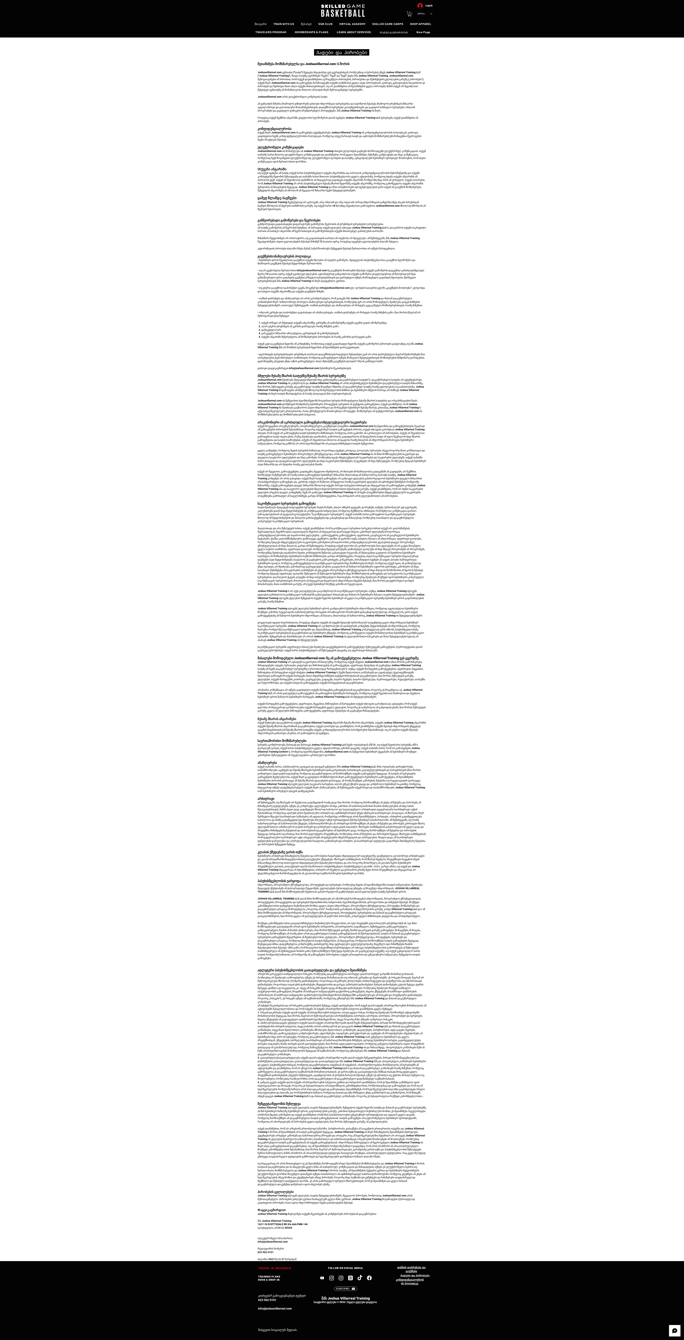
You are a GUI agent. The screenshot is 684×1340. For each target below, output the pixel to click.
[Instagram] (331, 1278)
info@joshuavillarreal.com (312, 270)
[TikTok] (360, 1278)
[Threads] (350, 1278)
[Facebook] (369, 1278)
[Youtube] (322, 1278)
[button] (410, 13)
